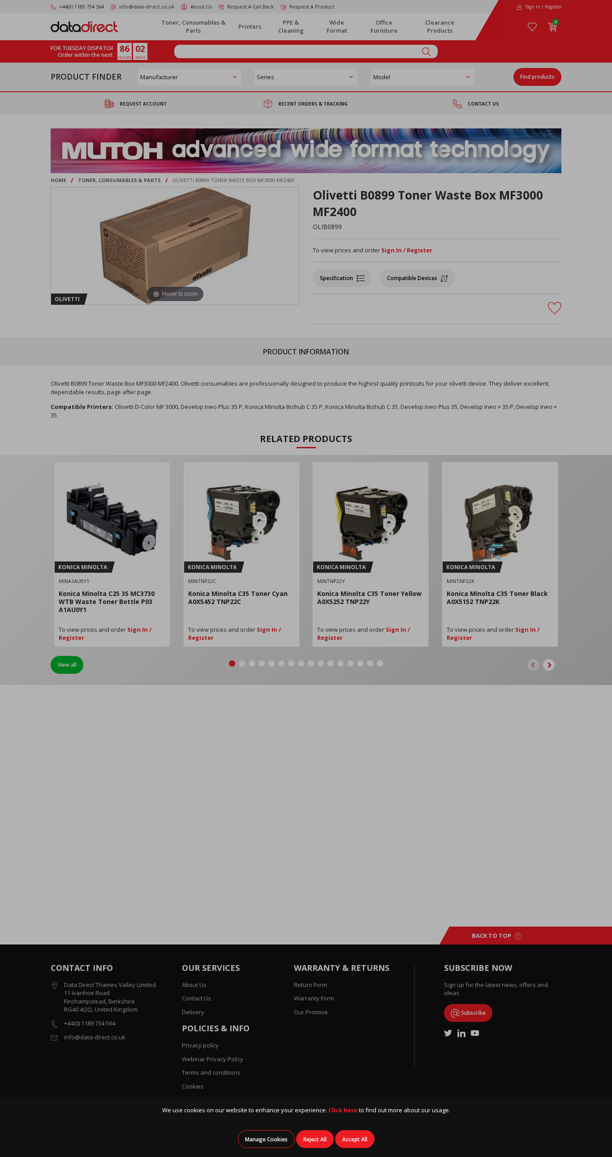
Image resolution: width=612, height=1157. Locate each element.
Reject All (315, 1139)
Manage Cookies (266, 1139)
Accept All (354, 1139)
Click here (343, 1110)
